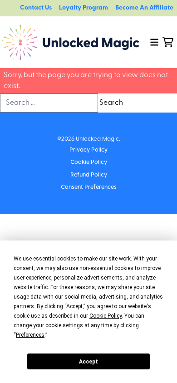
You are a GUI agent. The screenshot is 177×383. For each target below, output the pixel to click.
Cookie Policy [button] (105, 316)
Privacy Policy (88, 150)
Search (111, 103)
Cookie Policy (88, 162)
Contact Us (36, 8)
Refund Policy (88, 175)
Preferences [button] (30, 335)
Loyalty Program (83, 8)
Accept (88, 361)
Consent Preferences (89, 187)
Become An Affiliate (144, 8)
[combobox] (49, 103)
